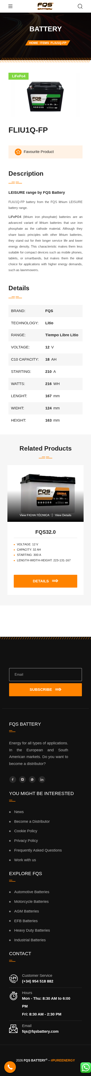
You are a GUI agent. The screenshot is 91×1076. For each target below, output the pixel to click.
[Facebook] (13, 779)
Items (44, 43)
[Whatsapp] (32, 779)
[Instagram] (22, 779)
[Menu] (10, 6)
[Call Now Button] (10, 1067)
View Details (63, 515)
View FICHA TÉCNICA (34, 515)
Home (33, 43)
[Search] (80, 7)
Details (48, 579)
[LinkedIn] (42, 779)
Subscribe (41, 689)
